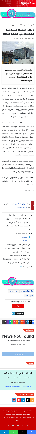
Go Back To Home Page (18, 344)
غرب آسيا (29, 295)
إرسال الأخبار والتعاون (15, 417)
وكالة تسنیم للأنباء (22, 207)
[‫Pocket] (14, 322)
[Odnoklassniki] (17, 322)
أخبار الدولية (25, 237)
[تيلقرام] (10, 322)
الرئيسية (30, 25)
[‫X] (30, 322)
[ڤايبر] (7, 322)
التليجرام (24, 417)
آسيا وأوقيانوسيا (12, 25)
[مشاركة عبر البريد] (5, 322)
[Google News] (14, 400)
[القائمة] (33, 4)
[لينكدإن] (28, 322)
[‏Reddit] (21, 322)
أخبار (25, 25)
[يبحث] (3, 4)
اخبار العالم (20, 25)
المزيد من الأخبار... (18, 354)
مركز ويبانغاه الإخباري (20, 204)
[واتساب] (12, 322)
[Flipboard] (18, 313)
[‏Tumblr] (26, 322)
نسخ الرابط (18, 306)
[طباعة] (3, 322)
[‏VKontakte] (19, 322)
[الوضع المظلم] (6, 4)
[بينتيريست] (24, 322)
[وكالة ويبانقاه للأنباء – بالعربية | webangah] (26, 3)
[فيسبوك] (33, 322)
